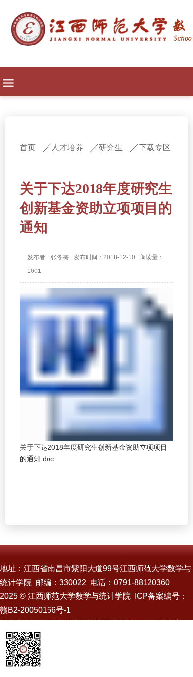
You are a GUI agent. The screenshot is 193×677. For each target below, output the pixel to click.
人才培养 (67, 147)
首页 (28, 147)
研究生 (111, 147)
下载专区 (155, 147)
